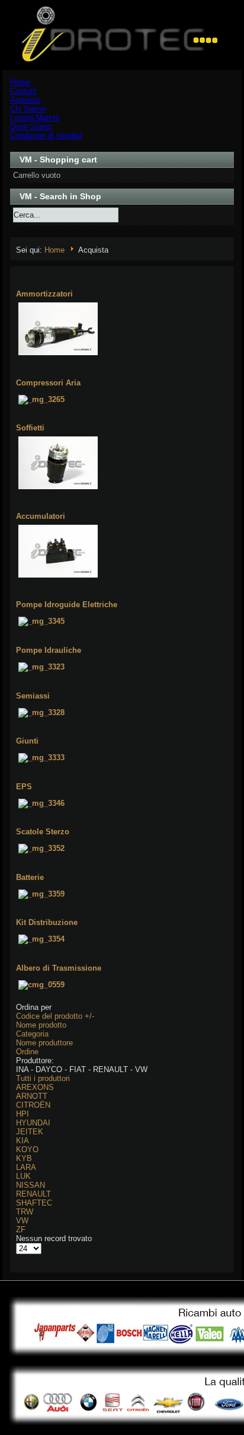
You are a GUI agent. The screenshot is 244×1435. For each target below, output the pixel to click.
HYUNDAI (33, 1122)
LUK (23, 1176)
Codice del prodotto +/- (55, 1016)
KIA (22, 1140)
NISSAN (30, 1185)
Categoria (32, 1033)
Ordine (27, 1051)
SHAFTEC (34, 1202)
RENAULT (33, 1194)
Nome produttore (44, 1042)
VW (22, 1220)
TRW (24, 1211)
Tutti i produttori (43, 1078)
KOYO (27, 1149)
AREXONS (35, 1087)
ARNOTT (31, 1096)
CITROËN (33, 1105)
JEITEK (29, 1131)
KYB (24, 1158)
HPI (22, 1113)
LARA (26, 1167)
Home (54, 249)
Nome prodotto (41, 1025)
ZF (20, 1229)
